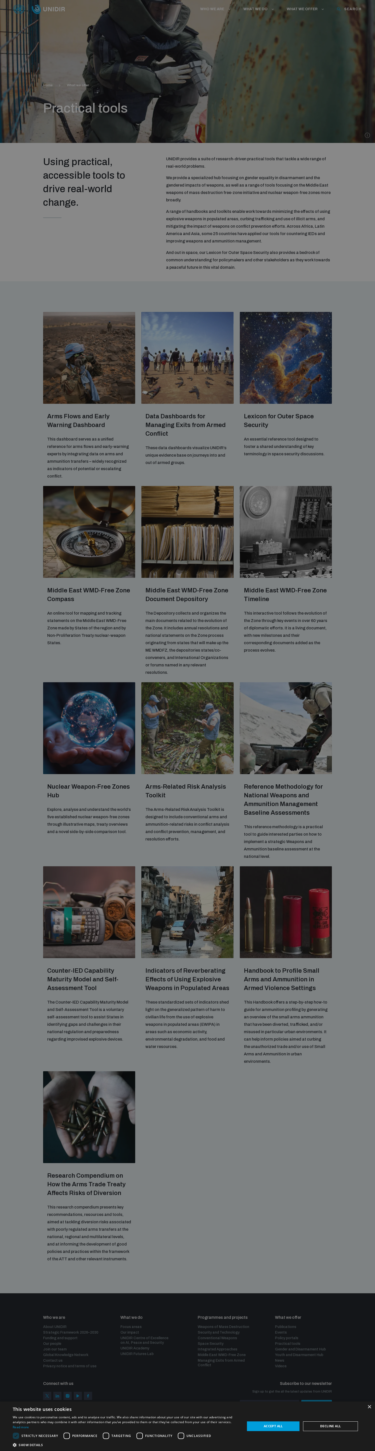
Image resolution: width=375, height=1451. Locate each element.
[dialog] (187, 1426)
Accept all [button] (273, 1426)
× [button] (369, 1407)
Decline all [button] (330, 1426)
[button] (125, 1444)
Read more (21, 1427)
